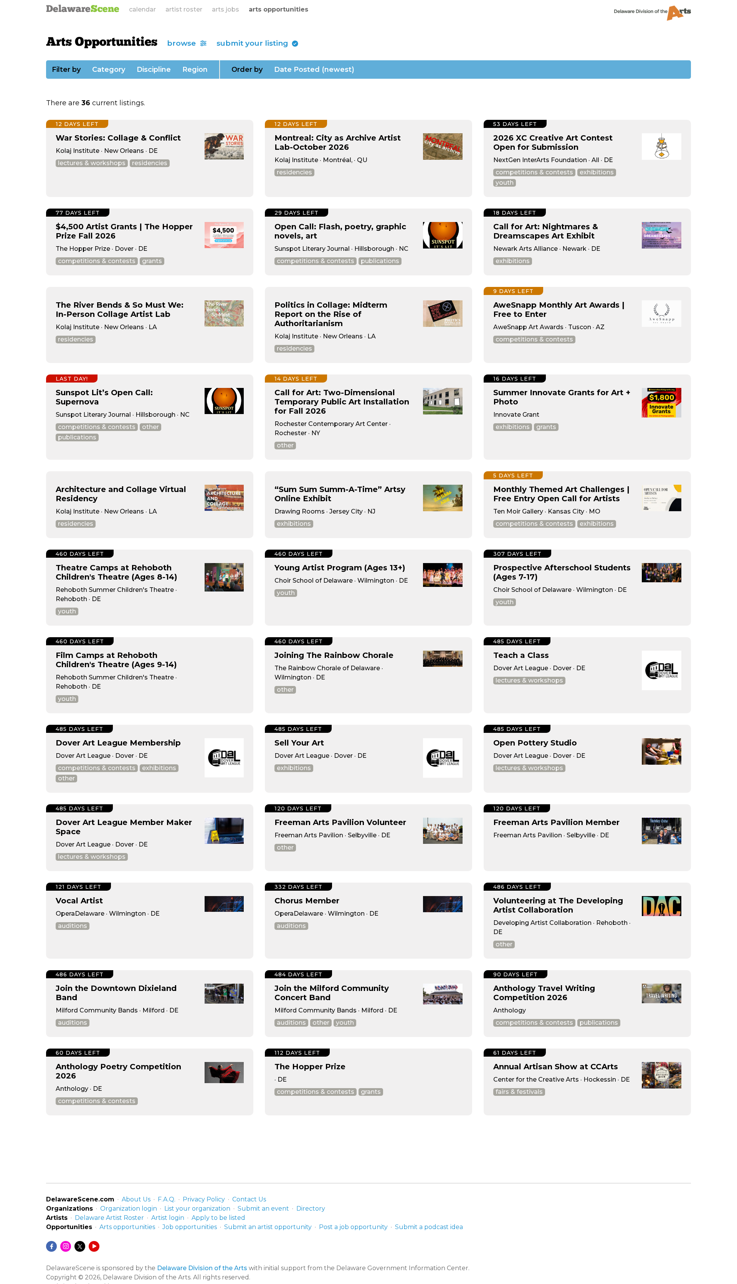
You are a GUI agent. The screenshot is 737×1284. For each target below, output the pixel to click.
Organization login (128, 1208)
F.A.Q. (166, 1199)
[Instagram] (65, 1246)
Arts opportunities (127, 1227)
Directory (310, 1208)
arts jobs (225, 9)
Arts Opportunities (101, 42)
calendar (142, 9)
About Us (136, 1199)
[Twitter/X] (79, 1246)
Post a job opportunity (353, 1227)
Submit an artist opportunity (268, 1227)
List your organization (197, 1208)
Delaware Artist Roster (109, 1217)
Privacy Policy (204, 1199)
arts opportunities (278, 9)
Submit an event (263, 1208)
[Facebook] (51, 1246)
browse (182, 43)
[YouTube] (94, 1246)
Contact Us (249, 1199)
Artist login (167, 1217)
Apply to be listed (218, 1217)
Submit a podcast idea (429, 1227)
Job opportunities (189, 1227)
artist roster (183, 9)
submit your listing (253, 43)
